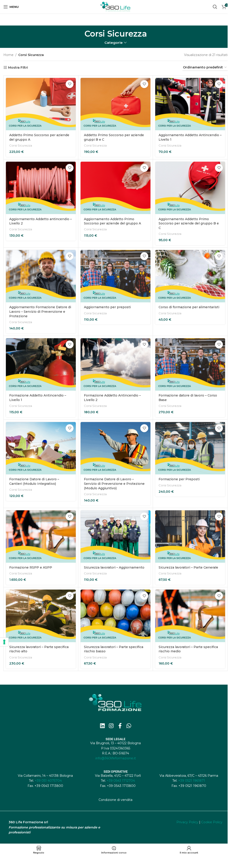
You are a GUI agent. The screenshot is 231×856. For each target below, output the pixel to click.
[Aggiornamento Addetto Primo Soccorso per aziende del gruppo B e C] (190, 188)
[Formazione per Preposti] (190, 448)
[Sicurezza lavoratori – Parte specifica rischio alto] (41, 616)
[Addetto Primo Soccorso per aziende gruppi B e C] (115, 104)
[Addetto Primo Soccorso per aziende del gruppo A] (41, 104)
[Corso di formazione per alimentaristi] (190, 276)
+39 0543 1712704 (121, 781)
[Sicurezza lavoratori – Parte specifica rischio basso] (115, 616)
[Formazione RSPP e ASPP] (41, 536)
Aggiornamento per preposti (107, 307)
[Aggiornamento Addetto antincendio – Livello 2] (41, 188)
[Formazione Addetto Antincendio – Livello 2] (115, 364)
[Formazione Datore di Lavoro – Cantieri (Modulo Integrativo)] (41, 448)
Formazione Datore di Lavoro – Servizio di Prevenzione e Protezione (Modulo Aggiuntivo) (114, 483)
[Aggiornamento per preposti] (115, 276)
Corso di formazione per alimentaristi (189, 307)
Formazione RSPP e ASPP (30, 567)
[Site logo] (115, 7)
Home (8, 55)
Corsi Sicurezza (20, 145)
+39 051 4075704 (48, 781)
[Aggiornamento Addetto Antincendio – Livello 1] (190, 104)
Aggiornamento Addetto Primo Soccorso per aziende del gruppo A (112, 221)
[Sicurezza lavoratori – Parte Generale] (190, 536)
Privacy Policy (187, 822)
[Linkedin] (102, 725)
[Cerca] (214, 6)
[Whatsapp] (129, 725)
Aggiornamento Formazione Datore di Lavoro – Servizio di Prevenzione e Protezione (40, 311)
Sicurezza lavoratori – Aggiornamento (114, 567)
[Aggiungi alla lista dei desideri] (70, 84)
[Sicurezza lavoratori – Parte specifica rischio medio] (190, 616)
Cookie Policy (211, 822)
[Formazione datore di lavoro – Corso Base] (190, 364)
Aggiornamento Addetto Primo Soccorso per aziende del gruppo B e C (189, 223)
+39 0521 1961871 (191, 781)
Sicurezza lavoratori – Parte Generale (188, 567)
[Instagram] (111, 725)
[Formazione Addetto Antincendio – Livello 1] (41, 364)
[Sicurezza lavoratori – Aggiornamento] (115, 536)
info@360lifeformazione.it (115, 758)
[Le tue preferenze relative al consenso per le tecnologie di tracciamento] (4, 642)
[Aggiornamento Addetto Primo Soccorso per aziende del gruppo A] (115, 188)
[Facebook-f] (120, 725)
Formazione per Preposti (179, 479)
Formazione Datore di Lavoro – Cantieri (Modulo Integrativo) (34, 481)
